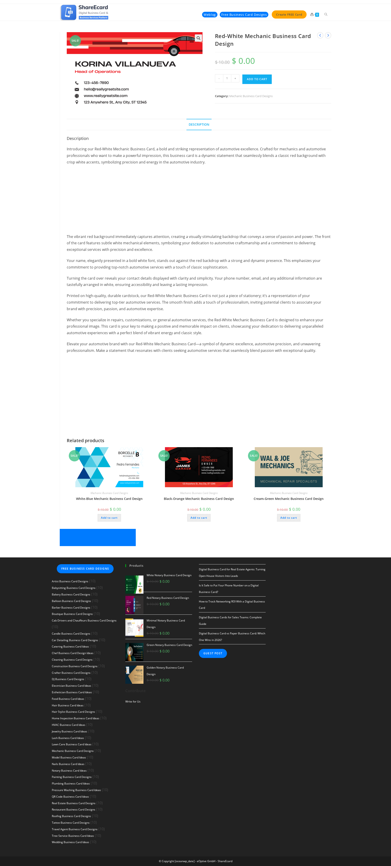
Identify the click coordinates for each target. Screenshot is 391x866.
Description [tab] (199, 124)
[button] (198, 38)
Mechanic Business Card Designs (251, 96)
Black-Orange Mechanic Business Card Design (199, 499)
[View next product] (328, 35)
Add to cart (257, 79)
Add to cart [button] (109, 518)
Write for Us (133, 701)
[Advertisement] (199, 201)
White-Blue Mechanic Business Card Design (109, 499)
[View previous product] (320, 35)
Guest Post (212, 653)
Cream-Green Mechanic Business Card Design (289, 499)
